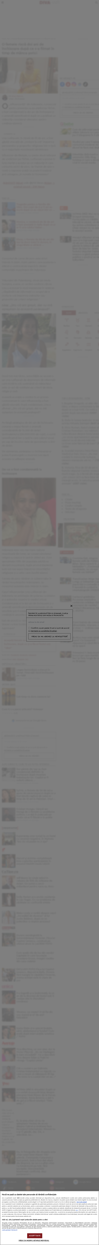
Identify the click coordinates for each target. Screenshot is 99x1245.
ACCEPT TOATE (34, 1236)
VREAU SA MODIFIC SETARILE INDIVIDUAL (34, 1240)
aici (77, 1210)
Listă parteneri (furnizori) (9, 1230)
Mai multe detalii (82, 1202)
